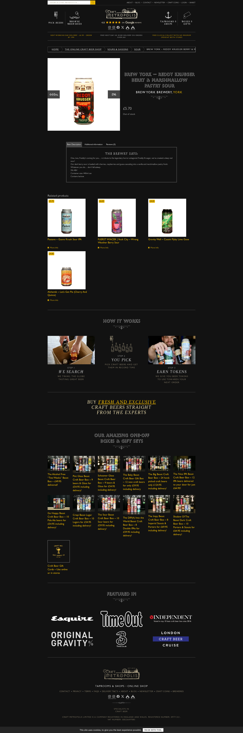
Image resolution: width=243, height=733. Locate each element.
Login (184, 3)
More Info (54, 247)
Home (55, 49)
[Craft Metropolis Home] (121, 13)
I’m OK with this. (153, 730)
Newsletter (159, 3)
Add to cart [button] (71, 218)
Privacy (77, 691)
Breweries (178, 691)
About (130, 3)
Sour (137, 49)
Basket (192, 3)
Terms (87, 691)
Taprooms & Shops (110, 686)
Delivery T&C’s (110, 691)
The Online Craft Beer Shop (83, 49)
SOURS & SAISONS (118, 49)
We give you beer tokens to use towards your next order (172, 379)
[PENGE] (109, 27)
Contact (147, 3)
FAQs (96, 691)
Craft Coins (173, 3)
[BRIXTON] (113, 27)
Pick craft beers (115, 364)
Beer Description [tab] (74, 144)
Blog (137, 3)
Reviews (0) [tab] (111, 144)
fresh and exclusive (127, 403)
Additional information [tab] (94, 144)
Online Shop (137, 686)
